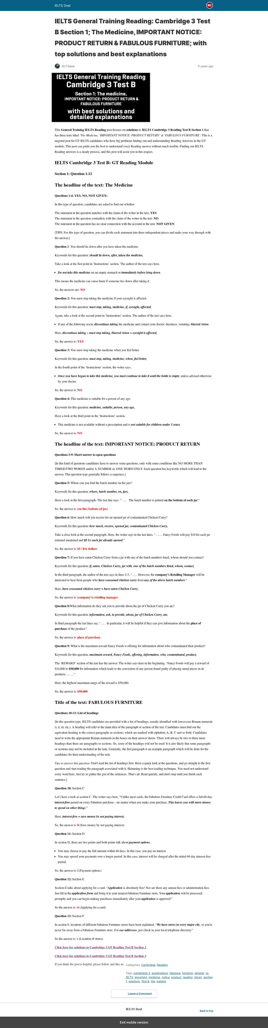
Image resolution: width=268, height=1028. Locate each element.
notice (166, 977)
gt (207, 973)
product (176, 977)
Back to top (206, 1010)
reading (188, 977)
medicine (154, 977)
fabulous (175, 973)
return (198, 977)
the (153, 981)
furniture (187, 973)
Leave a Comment (140, 993)
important (141, 977)
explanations (160, 973)
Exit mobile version (134, 1022)
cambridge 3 (142, 973)
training (161, 981)
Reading (162, 964)
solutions (134, 981)
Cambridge (148, 964)
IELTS (129, 977)
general (199, 973)
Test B (145, 981)
